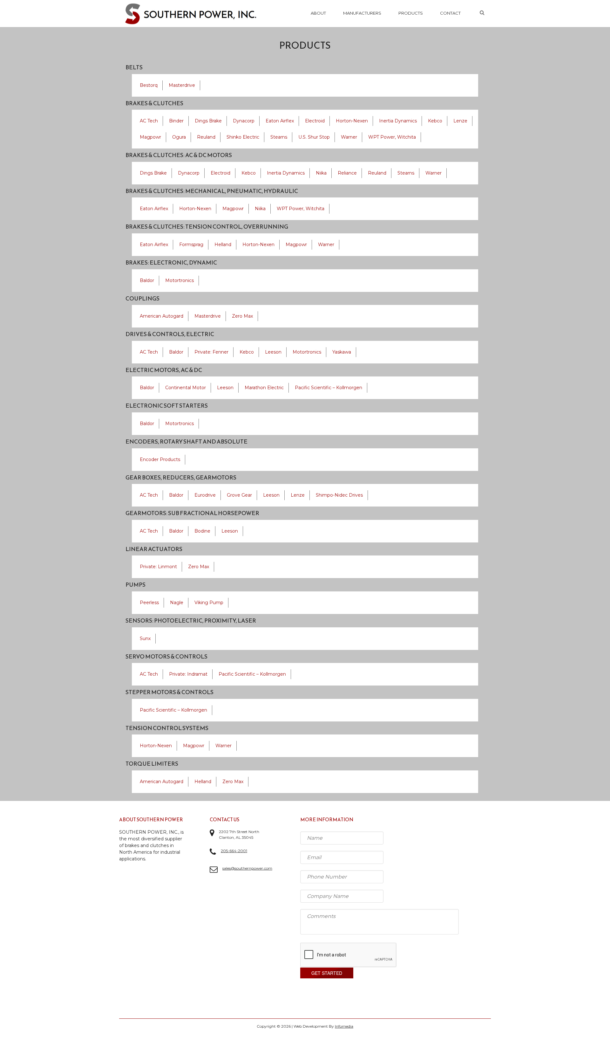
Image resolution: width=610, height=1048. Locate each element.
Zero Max (242, 316)
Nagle (176, 602)
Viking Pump (208, 602)
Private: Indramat (188, 674)
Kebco (435, 121)
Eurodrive (205, 495)
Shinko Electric (243, 137)
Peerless (149, 602)
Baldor (147, 280)
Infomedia (344, 1026)
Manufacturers (362, 13)
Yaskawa (341, 352)
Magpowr (150, 137)
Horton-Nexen (352, 121)
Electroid (315, 121)
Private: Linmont (158, 566)
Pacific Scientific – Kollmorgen (328, 387)
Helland (222, 244)
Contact (450, 13)
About (318, 13)
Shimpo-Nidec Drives (339, 495)
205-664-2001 (234, 850)
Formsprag (191, 244)
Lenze (460, 121)
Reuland (206, 137)
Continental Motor (185, 387)
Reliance (347, 173)
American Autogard (161, 316)
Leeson (273, 352)
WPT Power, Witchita (392, 137)
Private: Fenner (211, 352)
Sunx (145, 638)
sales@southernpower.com (247, 868)
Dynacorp (243, 121)
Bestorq (149, 85)
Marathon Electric (264, 387)
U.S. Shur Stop (314, 137)
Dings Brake (208, 121)
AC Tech (149, 121)
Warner (349, 137)
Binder (176, 121)
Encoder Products (160, 459)
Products (410, 13)
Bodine (202, 531)
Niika (321, 173)
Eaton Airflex (280, 121)
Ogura (179, 137)
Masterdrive (182, 85)
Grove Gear (239, 495)
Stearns (278, 137)
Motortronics (179, 280)
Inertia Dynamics (398, 121)
